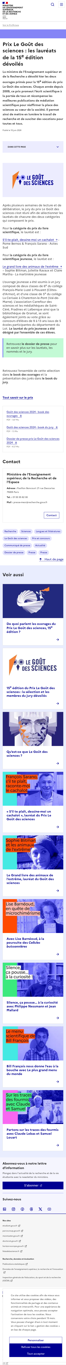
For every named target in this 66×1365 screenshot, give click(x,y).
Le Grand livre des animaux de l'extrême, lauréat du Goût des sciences (30, 879)
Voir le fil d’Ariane (11, 25)
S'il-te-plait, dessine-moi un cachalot (28, 240)
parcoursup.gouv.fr (11, 1230)
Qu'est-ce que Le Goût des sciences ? (27, 753)
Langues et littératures (48, 531)
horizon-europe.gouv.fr (13, 1246)
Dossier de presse (13, 552)
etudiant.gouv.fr (10, 1225)
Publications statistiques (14, 1264)
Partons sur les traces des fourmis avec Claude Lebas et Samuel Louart (32, 1133)
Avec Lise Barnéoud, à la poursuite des (25, 942)
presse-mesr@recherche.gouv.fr (30, 502)
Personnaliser (36, 1340)
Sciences (26, 531)
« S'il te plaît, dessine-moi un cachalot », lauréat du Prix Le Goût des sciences (29, 815)
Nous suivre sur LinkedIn (4, 1209)
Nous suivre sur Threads (31, 1209)
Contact (51, 515)
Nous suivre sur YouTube (49, 1209)
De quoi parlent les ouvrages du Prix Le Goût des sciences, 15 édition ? (31, 627)
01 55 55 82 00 (20, 497)
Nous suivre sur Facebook (22, 1209)
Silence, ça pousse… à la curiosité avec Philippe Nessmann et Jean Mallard (32, 1006)
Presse (32, 552)
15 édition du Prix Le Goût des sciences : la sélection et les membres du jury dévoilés (31, 692)
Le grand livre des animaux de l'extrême (30, 266)
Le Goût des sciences (15, 538)
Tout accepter (36, 1354)
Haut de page (53, 559)
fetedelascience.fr (11, 1251)
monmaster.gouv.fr (11, 1236)
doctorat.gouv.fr (10, 1241)
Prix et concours (41, 538)
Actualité (40, 545)
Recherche (10, 531)
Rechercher (52, 4)
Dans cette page (17, 146)
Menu (61, 4)
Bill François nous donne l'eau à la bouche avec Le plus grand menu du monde (32, 1070)
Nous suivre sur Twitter (40, 1209)
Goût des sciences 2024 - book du (30, 427)
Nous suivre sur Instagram (13, 1209)
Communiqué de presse (17, 545)
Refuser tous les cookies (35, 1347)
